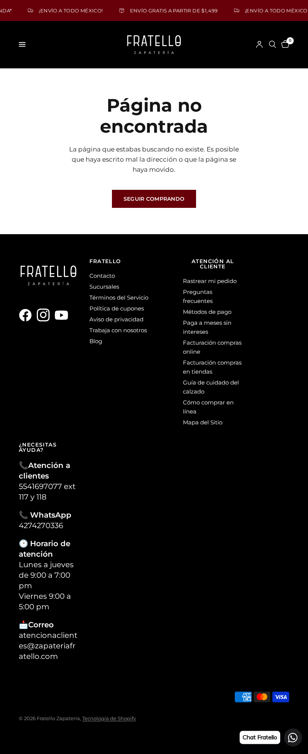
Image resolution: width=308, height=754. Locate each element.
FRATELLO (105, 261)
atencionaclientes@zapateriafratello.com (48, 646)
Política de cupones (116, 308)
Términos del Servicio (118, 297)
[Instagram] (45, 315)
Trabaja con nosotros (118, 330)
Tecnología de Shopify (109, 718)
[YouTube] (63, 315)
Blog (95, 341)
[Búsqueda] (272, 44)
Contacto (102, 275)
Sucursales (104, 286)
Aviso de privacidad (116, 319)
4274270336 (41, 525)
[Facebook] (27, 315)
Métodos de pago (207, 311)
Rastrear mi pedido (210, 281)
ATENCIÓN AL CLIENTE (213, 264)
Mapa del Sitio (202, 422)
